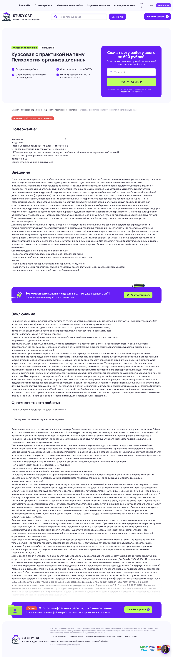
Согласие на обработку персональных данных (104, 636)
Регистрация (163, 5)
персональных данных (131, 91)
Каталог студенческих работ (26, 19)
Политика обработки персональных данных (66, 636)
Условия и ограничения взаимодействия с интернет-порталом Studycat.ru (79, 641)
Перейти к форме (136, 609)
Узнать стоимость (140, 294)
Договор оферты (131, 636)
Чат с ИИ (141, 5)
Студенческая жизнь (98, 5)
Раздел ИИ (24, 5)
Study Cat (22, 15)
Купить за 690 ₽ (131, 82)
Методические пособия (70, 5)
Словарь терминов (124, 5)
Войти (150, 5)
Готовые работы (43, 5)
